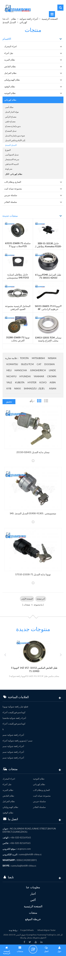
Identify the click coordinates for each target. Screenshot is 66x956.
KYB (8, 388)
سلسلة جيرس (10, 195)
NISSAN (52, 358)
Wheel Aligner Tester (46, 930)
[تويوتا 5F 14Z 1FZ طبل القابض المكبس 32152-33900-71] (34, 651)
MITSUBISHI (38, 358)
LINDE (52, 370)
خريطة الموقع (33, 919)
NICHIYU (11, 376)
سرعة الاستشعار (12, 159)
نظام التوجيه (10, 93)
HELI (9, 370)
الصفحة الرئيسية (50, 18)
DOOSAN (49, 364)
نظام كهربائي (10, 99)
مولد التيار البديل (12, 112)
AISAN (52, 388)
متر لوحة (8, 169)
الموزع (8, 150)
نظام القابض (10, 66)
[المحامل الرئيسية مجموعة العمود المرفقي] (17, 292)
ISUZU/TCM (27, 364)
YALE (9, 382)
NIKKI (17, 388)
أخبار (33, 893)
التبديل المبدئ (9, 22)
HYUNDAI (25, 376)
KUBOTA (20, 382)
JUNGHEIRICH (38, 370)
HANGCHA (21, 370)
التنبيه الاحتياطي (12, 164)
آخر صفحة (41, 599)
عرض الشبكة (39, 401)
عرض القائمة (46, 401)
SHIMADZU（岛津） (35, 388)
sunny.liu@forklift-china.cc (23, 865)
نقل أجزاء (8, 53)
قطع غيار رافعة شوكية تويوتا (15, 706)
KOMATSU (12, 364)
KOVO (43, 382)
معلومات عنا (33, 887)
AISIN (53, 382)
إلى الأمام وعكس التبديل (15, 140)
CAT (39, 364)
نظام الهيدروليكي (12, 79)
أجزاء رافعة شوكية (29, 18)
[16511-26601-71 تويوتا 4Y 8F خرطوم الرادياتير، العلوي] (48, 292)
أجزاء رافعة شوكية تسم (13, 735)
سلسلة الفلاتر (10, 202)
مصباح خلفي (10, 121)
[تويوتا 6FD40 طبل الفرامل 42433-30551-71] (48, 261)
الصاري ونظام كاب (12, 182)
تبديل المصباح (10, 131)
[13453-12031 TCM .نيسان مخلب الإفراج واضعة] (48, 324)
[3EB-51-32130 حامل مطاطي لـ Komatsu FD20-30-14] (48, 230)
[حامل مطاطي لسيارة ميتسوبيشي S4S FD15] (17, 261)
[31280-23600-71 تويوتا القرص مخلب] (17, 324)
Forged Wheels (27, 930)
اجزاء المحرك (10, 46)
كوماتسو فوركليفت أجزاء (14, 712)
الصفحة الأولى (27, 599)
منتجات (33, 912)
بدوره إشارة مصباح (13, 126)
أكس (33, 900)
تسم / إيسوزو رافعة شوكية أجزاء (17, 740)
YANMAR (39, 376)
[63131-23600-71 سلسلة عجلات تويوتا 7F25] (17, 230)
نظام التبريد (9, 59)
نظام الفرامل (10, 73)
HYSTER (32, 382)
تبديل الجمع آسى (12, 154)
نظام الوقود (9, 86)
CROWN (51, 376)
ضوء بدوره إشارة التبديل (15, 135)
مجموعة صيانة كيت (13, 188)
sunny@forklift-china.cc (30, 854)
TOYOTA (24, 358)
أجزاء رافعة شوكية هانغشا (14, 718)
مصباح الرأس (10, 116)
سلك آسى (9, 107)
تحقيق (9, 401)
